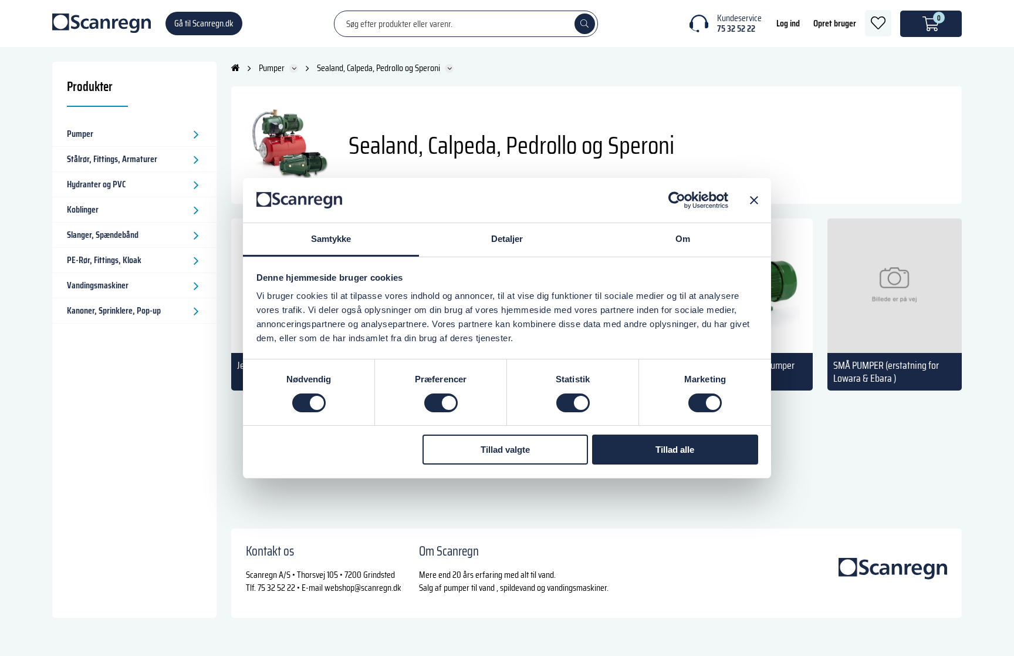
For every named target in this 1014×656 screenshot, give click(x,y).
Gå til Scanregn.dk (204, 23)
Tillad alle (674, 450)
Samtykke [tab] (331, 239)
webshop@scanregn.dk (363, 587)
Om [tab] (682, 239)
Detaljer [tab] (507, 239)
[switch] (441, 402)
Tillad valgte (505, 450)
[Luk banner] (754, 200)
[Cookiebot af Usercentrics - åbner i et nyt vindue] (677, 200)
